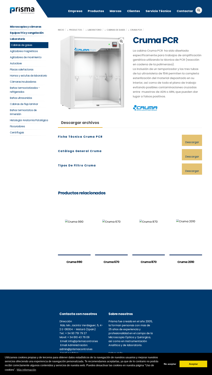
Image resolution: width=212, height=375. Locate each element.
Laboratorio (95, 30)
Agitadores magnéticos (24, 51)
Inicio (61, 30)
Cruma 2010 (185, 262)
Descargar (192, 142)
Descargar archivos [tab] (80, 122)
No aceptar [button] (170, 364)
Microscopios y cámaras (25, 26)
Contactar (185, 11)
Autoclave (16, 63)
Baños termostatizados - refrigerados (25, 90)
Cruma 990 (74, 262)
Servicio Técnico (158, 11)
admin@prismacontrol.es (75, 349)
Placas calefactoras (21, 69)
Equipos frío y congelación (26, 33)
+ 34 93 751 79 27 (76, 333)
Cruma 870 (149, 262)
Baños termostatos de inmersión (23, 112)
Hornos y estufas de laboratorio (28, 75)
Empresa (75, 11)
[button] (121, 41)
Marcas (115, 11)
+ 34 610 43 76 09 (78, 337)
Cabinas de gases (116, 30)
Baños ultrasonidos (21, 98)
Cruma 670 (111, 262)
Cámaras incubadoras (23, 81)
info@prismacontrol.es (83, 341)
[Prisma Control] (22, 12)
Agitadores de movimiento (25, 57)
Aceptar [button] (193, 364)
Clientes (133, 11)
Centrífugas (17, 132)
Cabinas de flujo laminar (24, 104)
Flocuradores (17, 126)
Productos (96, 11)
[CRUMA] (145, 108)
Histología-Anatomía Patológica (29, 120)
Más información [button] (26, 369)
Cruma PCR (136, 30)
